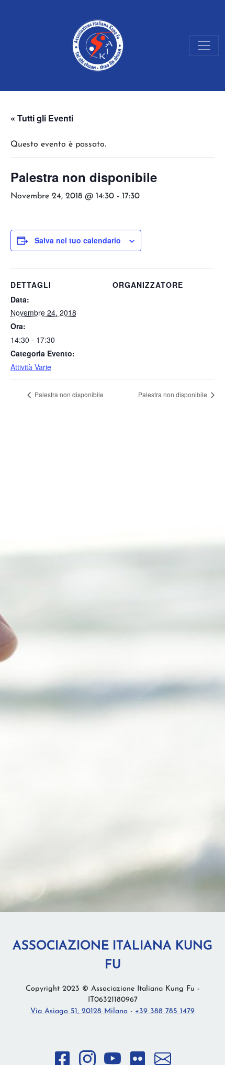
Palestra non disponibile (68, 394)
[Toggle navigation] (204, 45)
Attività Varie (30, 367)
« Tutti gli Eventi (41, 118)
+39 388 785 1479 (165, 1011)
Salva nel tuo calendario (78, 240)
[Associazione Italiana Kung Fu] (98, 45)
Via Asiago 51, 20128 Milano (79, 1011)
